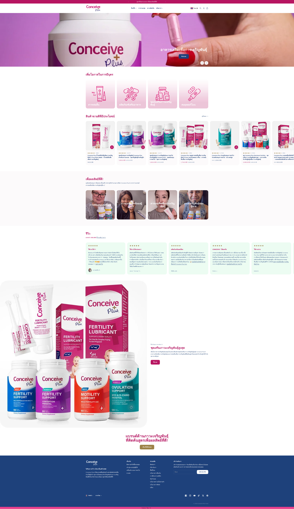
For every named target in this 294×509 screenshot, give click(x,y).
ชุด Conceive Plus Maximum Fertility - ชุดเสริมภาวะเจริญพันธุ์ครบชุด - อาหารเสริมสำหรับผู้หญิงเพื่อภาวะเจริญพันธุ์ (256, 157)
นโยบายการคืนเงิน (155, 473)
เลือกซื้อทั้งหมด (147, 447)
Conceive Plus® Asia (203, 503)
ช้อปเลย (183, 56)
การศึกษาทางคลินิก (155, 476)
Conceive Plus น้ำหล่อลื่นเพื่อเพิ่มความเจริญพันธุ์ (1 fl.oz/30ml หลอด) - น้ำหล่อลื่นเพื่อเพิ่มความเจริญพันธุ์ (100, 157)
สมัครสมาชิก (202, 472)
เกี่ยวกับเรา (153, 467)
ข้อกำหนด (153, 479)
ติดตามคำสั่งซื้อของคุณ (133, 464)
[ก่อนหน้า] (128, 2)
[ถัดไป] (165, 2)
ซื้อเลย (155, 362)
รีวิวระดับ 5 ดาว (101, 237)
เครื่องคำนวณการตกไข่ (133, 470)
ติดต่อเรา (152, 464)
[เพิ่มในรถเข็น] (112, 147)
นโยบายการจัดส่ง (155, 484)
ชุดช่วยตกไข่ (99, 264)
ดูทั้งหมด (204, 116)
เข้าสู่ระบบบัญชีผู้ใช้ (132, 467)
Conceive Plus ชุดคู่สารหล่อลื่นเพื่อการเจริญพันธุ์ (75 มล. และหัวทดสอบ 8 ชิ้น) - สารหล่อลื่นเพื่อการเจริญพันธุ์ (193, 157)
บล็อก (151, 487)
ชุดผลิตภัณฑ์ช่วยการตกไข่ (234, 264)
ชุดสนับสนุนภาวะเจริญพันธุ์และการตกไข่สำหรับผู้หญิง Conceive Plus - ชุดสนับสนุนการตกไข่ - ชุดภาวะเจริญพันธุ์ (162, 157)
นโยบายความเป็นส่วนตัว (157, 481)
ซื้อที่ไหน (152, 470)
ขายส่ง (128, 473)
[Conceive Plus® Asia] (93, 8)
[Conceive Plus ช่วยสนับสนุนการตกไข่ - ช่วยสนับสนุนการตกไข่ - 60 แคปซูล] (224, 135)
